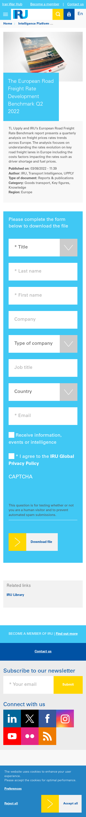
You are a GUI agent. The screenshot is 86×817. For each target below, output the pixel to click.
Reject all (11, 804)
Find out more (67, 634)
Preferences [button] (13, 788)
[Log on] (69, 14)
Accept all (70, 803)
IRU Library (15, 595)
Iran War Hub (12, 4)
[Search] (58, 14)
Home (7, 23)
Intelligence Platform (33, 23)
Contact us (75, 4)
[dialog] (43, 791)
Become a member (44, 4)
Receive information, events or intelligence (35, 439)
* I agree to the (41, 460)
